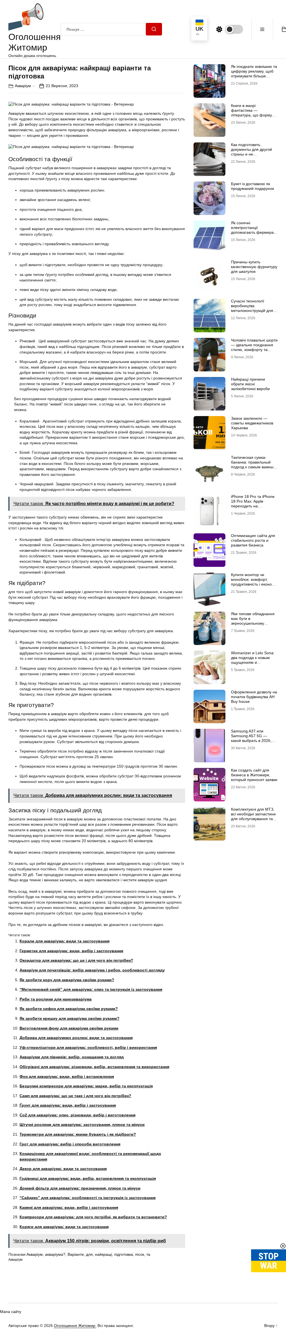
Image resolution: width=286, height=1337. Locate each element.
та (148, 1254)
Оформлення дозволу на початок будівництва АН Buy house (254, 697)
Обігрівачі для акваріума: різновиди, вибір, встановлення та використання (94, 1066)
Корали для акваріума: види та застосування (64, 941)
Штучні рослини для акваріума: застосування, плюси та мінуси (82, 1124)
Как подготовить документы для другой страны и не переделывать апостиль (253, 151)
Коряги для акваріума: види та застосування (64, 1226)
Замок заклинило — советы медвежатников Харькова (252, 423)
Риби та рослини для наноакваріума (56, 999)
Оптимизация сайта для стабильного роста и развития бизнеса (253, 540)
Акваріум (23, 85)
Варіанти (76, 1254)
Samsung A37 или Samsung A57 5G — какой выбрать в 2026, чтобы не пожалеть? (251, 738)
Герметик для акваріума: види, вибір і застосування (71, 951)
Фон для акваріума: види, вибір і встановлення (67, 1076)
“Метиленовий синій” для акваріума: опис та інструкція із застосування (91, 989)
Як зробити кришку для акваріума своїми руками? (70, 1018)
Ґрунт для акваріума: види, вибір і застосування (68, 1105)
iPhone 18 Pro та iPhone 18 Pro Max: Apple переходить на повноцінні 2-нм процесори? (253, 505)
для (89, 1254)
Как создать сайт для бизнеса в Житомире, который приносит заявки (254, 775)
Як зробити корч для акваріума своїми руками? (67, 980)
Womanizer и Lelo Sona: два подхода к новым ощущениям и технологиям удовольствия (253, 662)
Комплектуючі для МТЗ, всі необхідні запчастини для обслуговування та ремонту (253, 816)
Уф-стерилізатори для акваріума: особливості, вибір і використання (88, 1047)
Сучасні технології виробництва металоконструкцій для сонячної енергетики (252, 308)
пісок (139, 1254)
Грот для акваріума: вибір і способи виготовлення (70, 1144)
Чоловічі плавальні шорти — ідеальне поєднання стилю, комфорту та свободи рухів (254, 347)
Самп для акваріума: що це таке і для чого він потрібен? (75, 1096)
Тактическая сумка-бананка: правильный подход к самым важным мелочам (253, 464)
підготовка (123, 1254)
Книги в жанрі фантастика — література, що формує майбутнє (252, 112)
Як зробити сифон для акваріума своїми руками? (69, 1008)
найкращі (103, 1254)
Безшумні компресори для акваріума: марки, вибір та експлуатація (86, 1086)
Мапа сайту (10, 1311)
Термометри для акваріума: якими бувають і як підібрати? (78, 1134)
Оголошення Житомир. (75, 1325)
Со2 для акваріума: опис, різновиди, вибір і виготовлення (77, 1115)
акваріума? (55, 1254)
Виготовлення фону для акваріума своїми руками (69, 1028)
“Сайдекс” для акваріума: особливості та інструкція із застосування (88, 1197)
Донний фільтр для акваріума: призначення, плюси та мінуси (80, 1188)
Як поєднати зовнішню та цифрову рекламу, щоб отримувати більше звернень (254, 73)
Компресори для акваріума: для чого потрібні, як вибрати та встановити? (93, 1217)
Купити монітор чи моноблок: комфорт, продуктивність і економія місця (254, 581)
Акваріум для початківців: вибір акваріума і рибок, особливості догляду (92, 970)
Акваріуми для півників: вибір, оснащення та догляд (72, 1057)
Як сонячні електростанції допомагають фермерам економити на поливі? (254, 230)
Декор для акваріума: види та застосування (63, 1168)
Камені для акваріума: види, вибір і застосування (69, 1207)
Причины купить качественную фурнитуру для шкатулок (254, 267)
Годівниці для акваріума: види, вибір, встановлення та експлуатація (88, 1178)
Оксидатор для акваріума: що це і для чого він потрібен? (76, 960)
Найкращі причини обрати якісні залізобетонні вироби (250, 384)
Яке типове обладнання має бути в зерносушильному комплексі (253, 621)
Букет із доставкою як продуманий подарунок (252, 186)
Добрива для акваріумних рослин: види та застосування (76, 1037)
